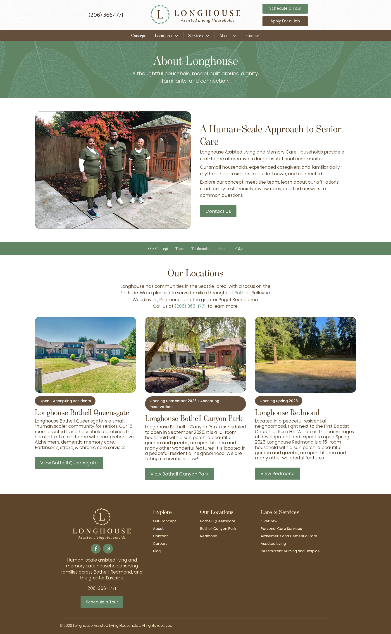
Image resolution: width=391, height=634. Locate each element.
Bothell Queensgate (217, 521)
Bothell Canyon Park (218, 529)
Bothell (242, 293)
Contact (253, 35)
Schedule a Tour (285, 9)
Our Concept (164, 521)
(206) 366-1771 (105, 14)
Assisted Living (273, 544)
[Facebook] (96, 549)
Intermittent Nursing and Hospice (290, 551)
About (158, 529)
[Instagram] (108, 549)
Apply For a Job (285, 21)
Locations (163, 35)
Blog (157, 551)
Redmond (208, 536)
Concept (138, 35)
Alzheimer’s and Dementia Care (289, 536)
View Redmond (277, 474)
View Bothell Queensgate (69, 463)
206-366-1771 (102, 588)
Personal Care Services (281, 529)
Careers (160, 544)
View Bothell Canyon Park (179, 474)
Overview (269, 521)
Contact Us (218, 211)
